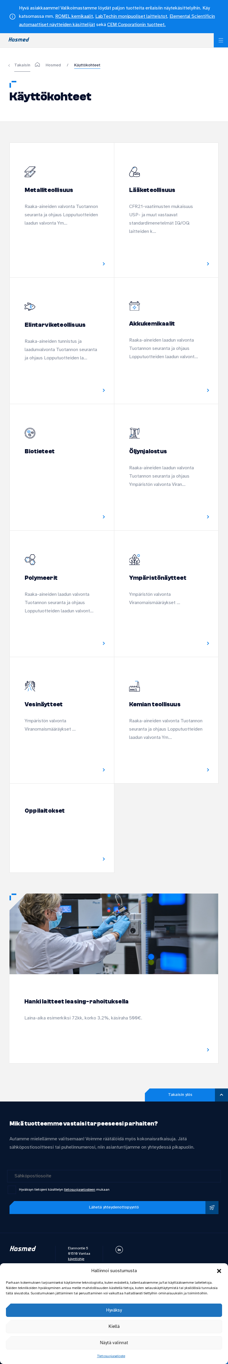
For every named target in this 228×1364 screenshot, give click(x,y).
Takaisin (22, 65)
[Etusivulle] (23, 1250)
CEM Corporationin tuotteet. (136, 24)
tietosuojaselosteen (79, 1190)
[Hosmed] (40, 65)
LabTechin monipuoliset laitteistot (131, 16)
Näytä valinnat (114, 1343)
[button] (219, 1271)
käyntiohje (76, 1259)
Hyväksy (114, 1310)
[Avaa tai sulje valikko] (221, 40)
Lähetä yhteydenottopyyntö (114, 1207)
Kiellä (114, 1326)
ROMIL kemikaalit (74, 16)
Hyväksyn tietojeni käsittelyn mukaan (64, 1190)
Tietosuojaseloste (111, 1356)
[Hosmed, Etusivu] (19, 40)
